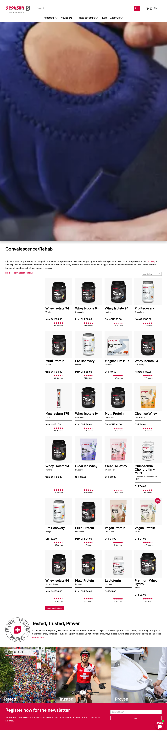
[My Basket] (151, 8)
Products (49, 18)
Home (7, 273)
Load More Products (54, 608)
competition (38, 637)
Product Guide (87, 18)
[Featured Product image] (58, 291)
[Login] (147, 8)
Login (136, 718)
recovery (151, 261)
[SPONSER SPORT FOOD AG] (18, 8)
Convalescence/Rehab (23, 273)
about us (115, 18)
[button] (157, 8)
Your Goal (66, 18)
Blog (104, 18)
